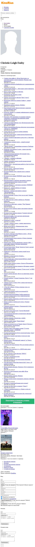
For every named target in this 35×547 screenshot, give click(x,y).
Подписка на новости (9, 497)
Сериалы (6, 8)
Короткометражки (16, 73)
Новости (6, 10)
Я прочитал (9, 498)
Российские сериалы (9, 461)
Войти (2, 485)
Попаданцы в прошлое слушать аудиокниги (17, 401)
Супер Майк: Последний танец (9, 428)
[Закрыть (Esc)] (1, 544)
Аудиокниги (7, 466)
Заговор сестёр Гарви (7, 453)
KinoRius (13, 473)
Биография (7, 23)
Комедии (7, 73)
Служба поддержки (9, 469)
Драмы (2, 73)
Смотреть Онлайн (9, 27)
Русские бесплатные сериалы (12, 464)
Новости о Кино (8, 467)
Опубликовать (4, 524)
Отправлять (4, 503)
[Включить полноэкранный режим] (3, 544)
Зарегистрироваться (6, 500)
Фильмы (6, 7)
